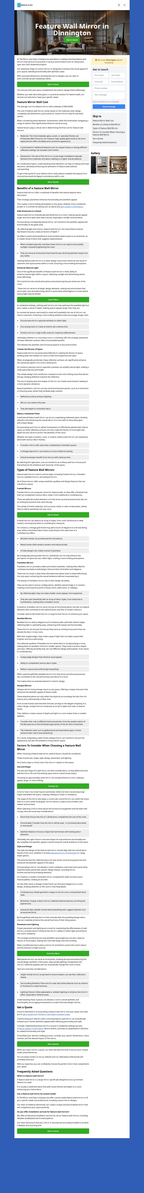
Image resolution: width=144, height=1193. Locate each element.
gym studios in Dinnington (72, 206)
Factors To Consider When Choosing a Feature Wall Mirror (109, 133)
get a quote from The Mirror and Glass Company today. (46, 1014)
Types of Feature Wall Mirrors (105, 128)
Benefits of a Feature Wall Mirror (106, 124)
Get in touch (72, 40)
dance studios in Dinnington (31, 1028)
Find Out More (53, 953)
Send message (109, 106)
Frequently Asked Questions (105, 142)
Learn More (53, 299)
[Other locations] (119, 5)
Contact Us (53, 786)
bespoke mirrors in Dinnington (64, 853)
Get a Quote (53, 182)
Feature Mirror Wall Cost (103, 120)
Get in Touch (53, 84)
